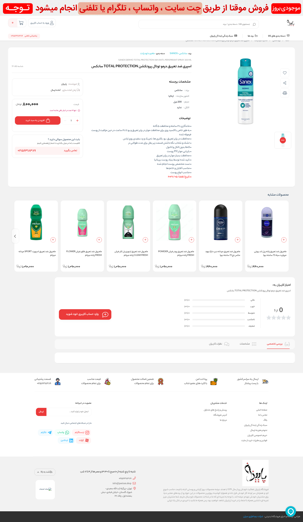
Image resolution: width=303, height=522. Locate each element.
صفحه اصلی (261, 410)
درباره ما (223, 420)
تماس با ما (262, 415)
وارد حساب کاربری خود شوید (82, 314)
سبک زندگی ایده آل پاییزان (221, 36)
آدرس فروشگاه (220, 415)
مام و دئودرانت (259, 41)
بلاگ (265, 420)
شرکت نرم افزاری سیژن (253, 516)
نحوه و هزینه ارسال (258, 430)
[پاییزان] (290, 23)
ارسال (41, 412)
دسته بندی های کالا (277, 36)
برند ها (251, 36)
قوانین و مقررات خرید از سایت (254, 440)
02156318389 (27, 150)
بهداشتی (275, 41)
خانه (285, 41)
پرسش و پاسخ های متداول (215, 410)
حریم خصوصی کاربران (257, 435)
